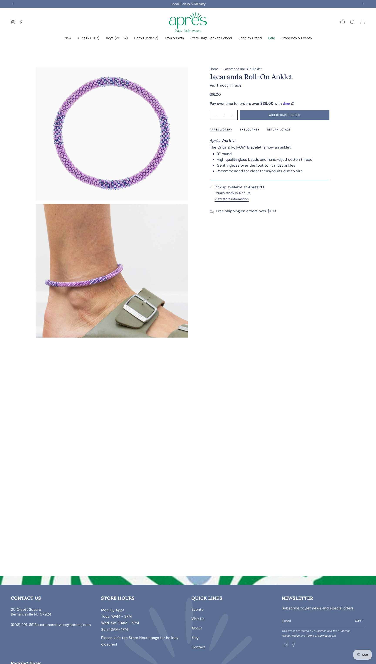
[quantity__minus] (215, 115)
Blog (195, 637)
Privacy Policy (291, 635)
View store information (232, 199)
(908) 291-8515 (24, 624)
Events (197, 609)
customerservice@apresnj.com (64, 624)
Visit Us (198, 618)
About (196, 628)
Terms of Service (316, 635)
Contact (198, 647)
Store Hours (139, 637)
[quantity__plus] (232, 115)
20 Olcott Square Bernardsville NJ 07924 (31, 612)
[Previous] (13, 4)
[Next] (363, 4)
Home (214, 69)
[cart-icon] (363, 22)
